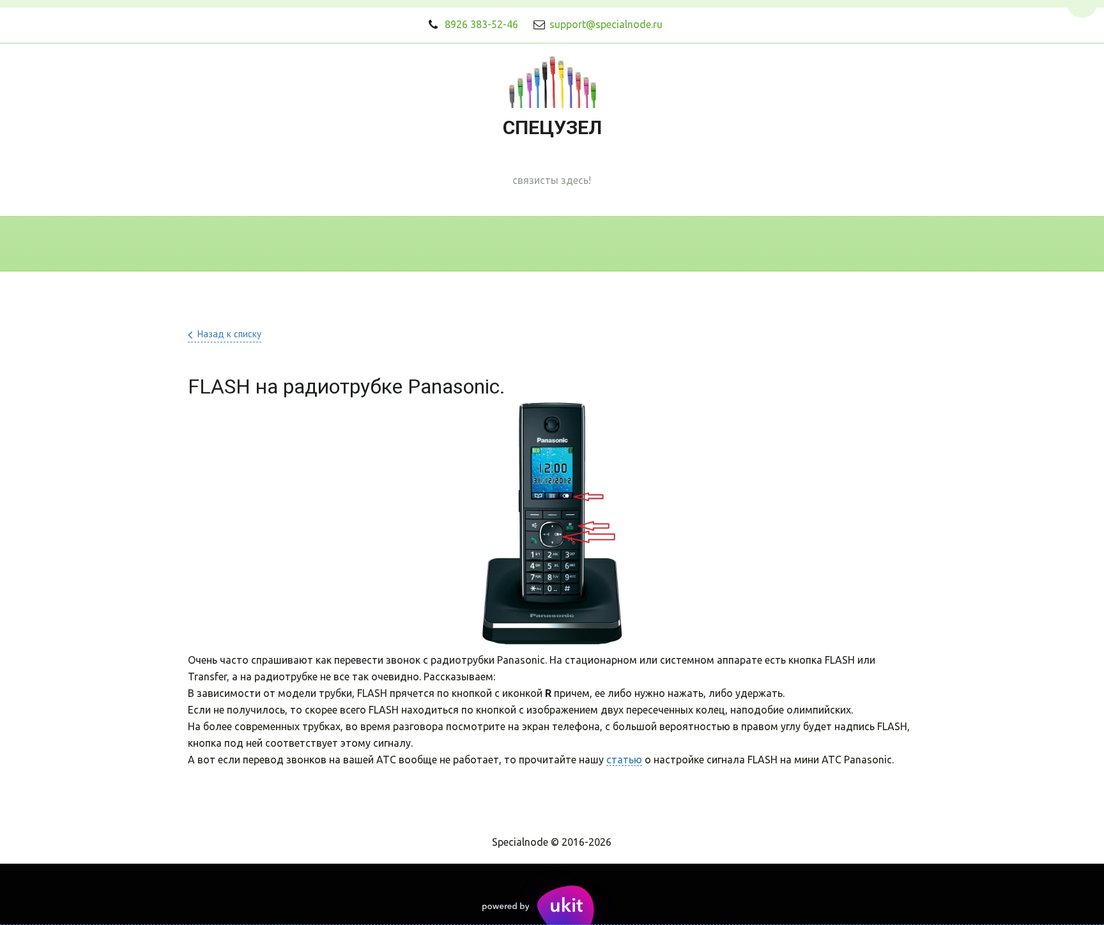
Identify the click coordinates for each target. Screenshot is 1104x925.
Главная (314, 243)
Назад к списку (229, 334)
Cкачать (628, 243)
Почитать (714, 243)
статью (624, 759)
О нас (389, 243)
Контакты (542, 243)
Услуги (460, 243)
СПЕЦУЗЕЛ (552, 127)
